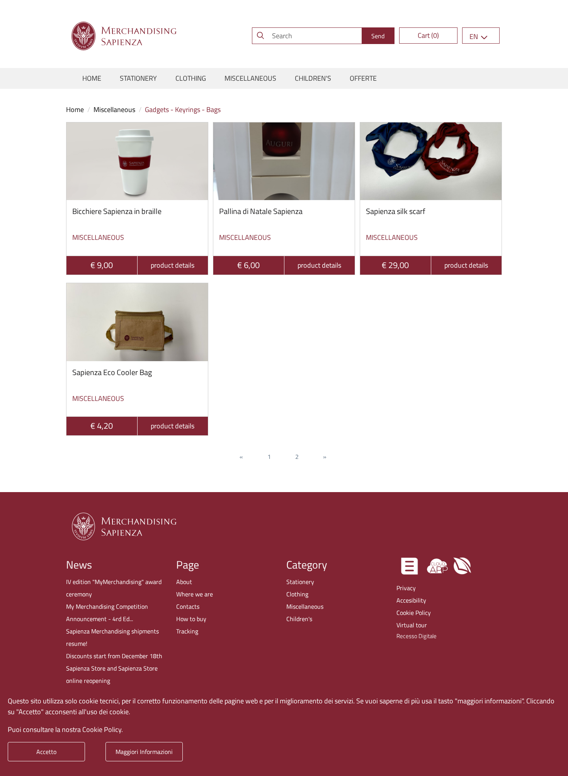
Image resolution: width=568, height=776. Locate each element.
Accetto (46, 751)
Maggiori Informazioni (144, 751)
